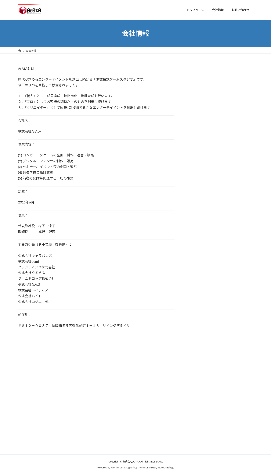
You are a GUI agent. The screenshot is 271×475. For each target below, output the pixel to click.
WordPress (117, 467)
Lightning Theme (135, 467)
